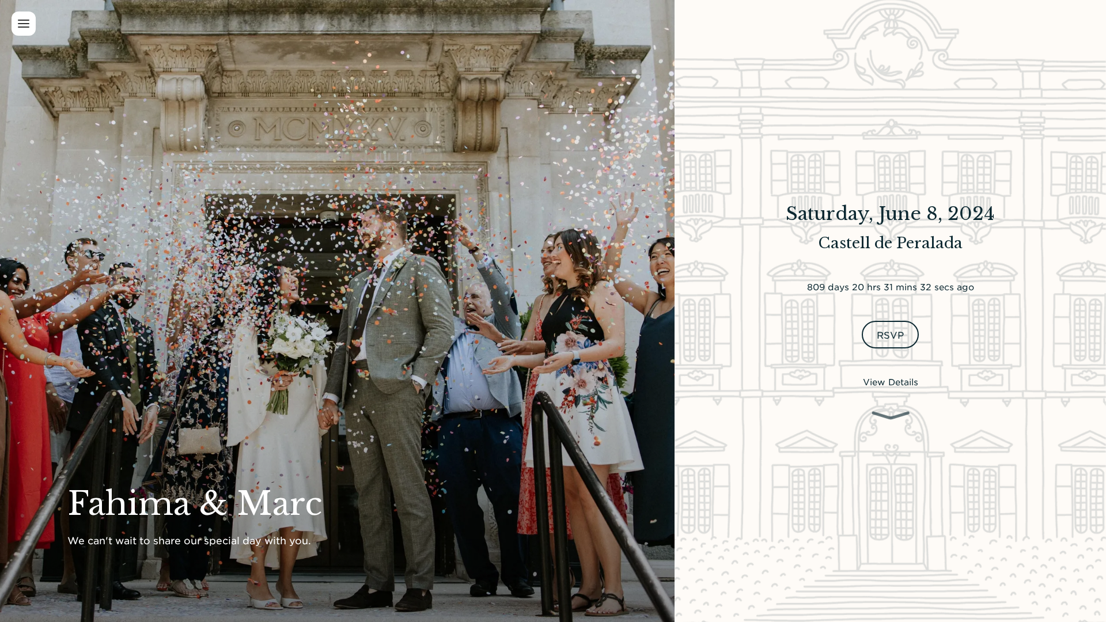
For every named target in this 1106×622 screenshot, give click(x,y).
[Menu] (24, 24)
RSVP (890, 334)
